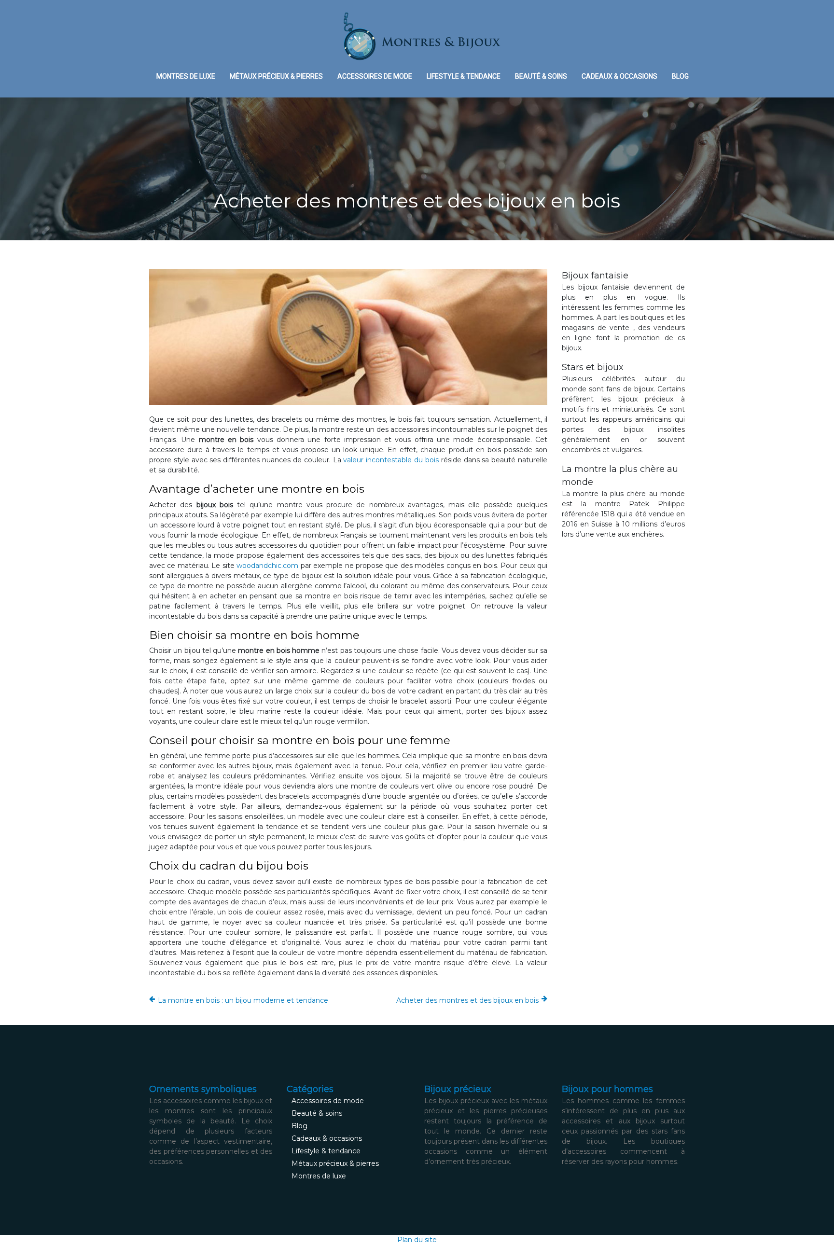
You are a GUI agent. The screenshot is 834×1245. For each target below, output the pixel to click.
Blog (680, 76)
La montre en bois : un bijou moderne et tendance (243, 1000)
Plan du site (417, 1239)
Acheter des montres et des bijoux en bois (467, 1000)
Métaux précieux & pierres (276, 76)
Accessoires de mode (374, 76)
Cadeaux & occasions (619, 76)
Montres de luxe (185, 76)
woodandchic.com (267, 565)
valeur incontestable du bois (390, 460)
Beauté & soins (541, 76)
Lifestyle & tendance (463, 76)
